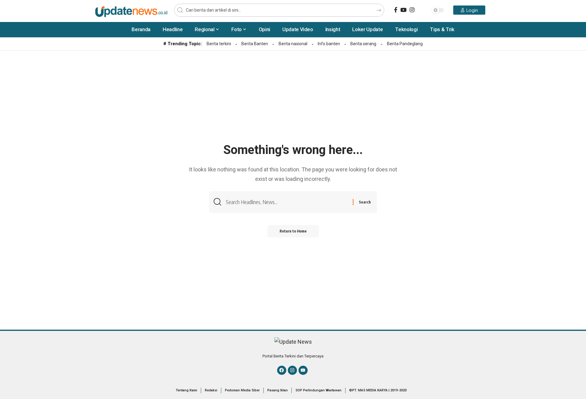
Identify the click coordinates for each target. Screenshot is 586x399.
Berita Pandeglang (405, 44)
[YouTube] (403, 10)
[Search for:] (287, 202)
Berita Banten (254, 44)
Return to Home (293, 231)
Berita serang (363, 44)
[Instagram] (412, 10)
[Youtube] (303, 370)
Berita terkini (219, 44)
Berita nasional (293, 44)
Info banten (329, 44)
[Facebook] (395, 10)
